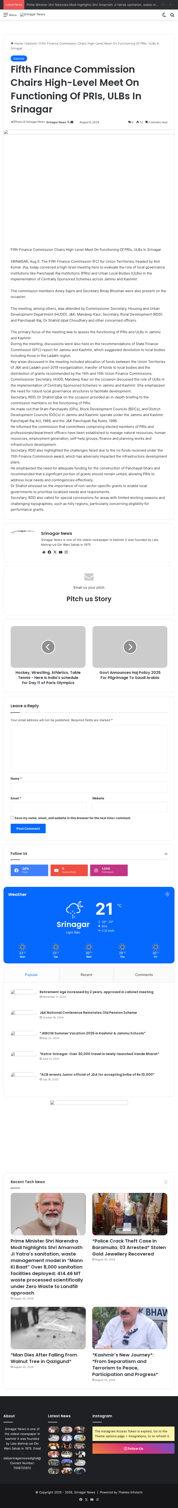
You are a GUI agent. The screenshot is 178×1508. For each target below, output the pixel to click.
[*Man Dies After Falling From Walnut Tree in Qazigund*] (48, 1328)
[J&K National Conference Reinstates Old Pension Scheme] (23, 1019)
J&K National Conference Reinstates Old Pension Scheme (88, 1012)
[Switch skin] (164, 16)
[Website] (44, 552)
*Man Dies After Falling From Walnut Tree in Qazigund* (44, 1358)
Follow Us (135, 1448)
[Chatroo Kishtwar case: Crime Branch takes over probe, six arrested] (67, 1446)
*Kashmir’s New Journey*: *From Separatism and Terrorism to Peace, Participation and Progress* (125, 1365)
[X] (55, 552)
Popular (31, 974)
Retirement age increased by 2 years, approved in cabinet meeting (96, 992)
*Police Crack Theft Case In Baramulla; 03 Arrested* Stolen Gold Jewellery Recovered (129, 1247)
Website (98, 798)
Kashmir (31, 43)
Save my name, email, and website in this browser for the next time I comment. (73, 818)
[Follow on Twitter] (68, 122)
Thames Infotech (130, 1492)
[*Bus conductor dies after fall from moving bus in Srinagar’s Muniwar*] (80, 1462)
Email (16, 798)
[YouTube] (60, 552)
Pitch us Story (89, 599)
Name (16, 778)
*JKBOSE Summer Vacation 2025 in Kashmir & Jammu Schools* (93, 1033)
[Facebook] (49, 552)
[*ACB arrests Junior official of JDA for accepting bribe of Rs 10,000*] (23, 1081)
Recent (86, 974)
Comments (144, 974)
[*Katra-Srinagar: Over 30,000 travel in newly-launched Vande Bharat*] (23, 1060)
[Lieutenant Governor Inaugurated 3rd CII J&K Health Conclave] (67, 1462)
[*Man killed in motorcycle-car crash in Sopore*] (80, 1454)
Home (18, 43)
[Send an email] (71, 122)
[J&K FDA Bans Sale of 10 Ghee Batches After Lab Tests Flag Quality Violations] (80, 1438)
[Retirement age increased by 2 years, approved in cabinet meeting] (23, 998)
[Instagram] (66, 552)
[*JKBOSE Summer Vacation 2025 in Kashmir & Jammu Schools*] (23, 1039)
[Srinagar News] (32, 14)
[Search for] (172, 16)
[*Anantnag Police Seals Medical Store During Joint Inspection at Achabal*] (53, 1471)
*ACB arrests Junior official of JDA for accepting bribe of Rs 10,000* (97, 1074)
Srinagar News (56, 122)
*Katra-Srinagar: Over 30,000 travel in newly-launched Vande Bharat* (99, 1054)
